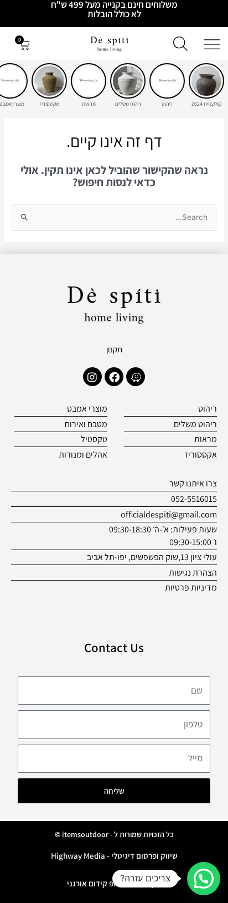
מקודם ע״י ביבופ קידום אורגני (114, 883)
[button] (203, 878)
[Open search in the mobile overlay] (180, 43)
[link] (206, 81)
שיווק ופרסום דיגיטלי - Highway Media (114, 855)
